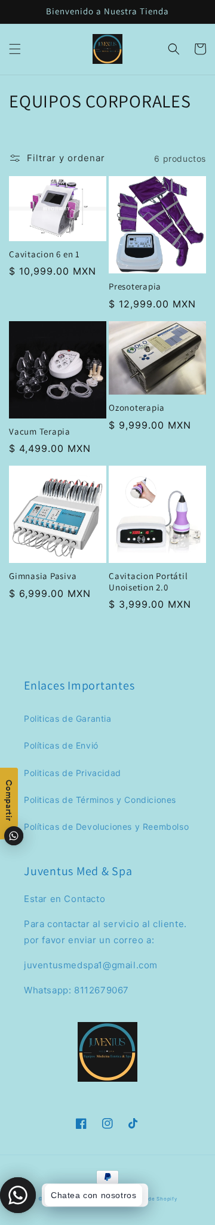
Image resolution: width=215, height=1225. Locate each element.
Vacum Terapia (39, 431)
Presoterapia (135, 286)
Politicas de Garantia (68, 718)
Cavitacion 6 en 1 (44, 254)
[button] (15, 49)
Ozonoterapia (137, 407)
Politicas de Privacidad (72, 773)
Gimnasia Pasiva (42, 576)
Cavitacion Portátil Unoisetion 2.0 (148, 582)
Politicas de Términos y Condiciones (100, 800)
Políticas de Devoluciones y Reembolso (106, 826)
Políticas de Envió (61, 745)
